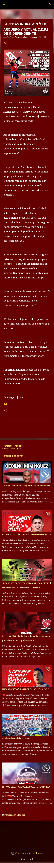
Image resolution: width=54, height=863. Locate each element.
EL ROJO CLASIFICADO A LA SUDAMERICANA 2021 (26, 787)
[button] (5, 43)
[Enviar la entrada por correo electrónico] (5, 405)
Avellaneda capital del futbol (16, 738)
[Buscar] (50, 4)
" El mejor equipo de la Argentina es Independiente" (26, 485)
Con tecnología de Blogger (29, 853)
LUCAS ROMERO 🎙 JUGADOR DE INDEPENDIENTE (25, 689)
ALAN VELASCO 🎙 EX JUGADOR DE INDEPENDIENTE (26, 534)
